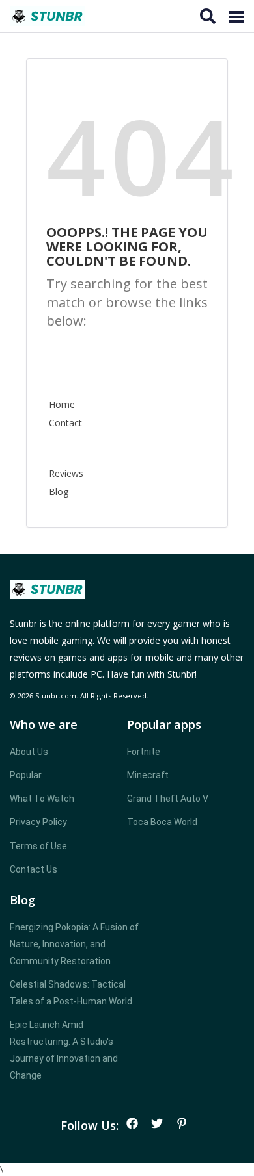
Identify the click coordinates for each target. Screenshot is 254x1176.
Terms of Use (38, 846)
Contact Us (33, 869)
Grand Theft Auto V (167, 798)
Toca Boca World (162, 822)
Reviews (66, 473)
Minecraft (148, 775)
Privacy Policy (38, 822)
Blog (58, 491)
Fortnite (143, 752)
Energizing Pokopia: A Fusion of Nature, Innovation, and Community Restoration (74, 944)
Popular (26, 775)
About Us (29, 752)
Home (62, 404)
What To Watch (42, 798)
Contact (65, 422)
